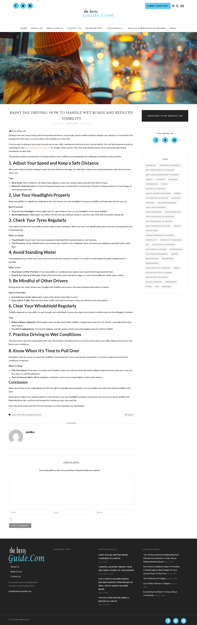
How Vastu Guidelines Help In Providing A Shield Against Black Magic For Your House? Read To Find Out (161, 570)
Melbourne (167, 258)
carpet (149, 179)
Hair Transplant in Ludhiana (160, 216)
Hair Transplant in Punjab (159, 221)
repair (177, 268)
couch (164, 184)
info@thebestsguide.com (20, 591)
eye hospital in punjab (157, 198)
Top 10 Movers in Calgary (154, 578)
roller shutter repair (157, 277)
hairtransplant (173, 212)
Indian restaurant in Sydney (160, 235)
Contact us (74, 28)
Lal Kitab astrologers (156, 254)
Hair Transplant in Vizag (158, 226)
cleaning (172, 179)
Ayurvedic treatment (170, 165)
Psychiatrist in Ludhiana (158, 268)
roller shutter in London (159, 272)
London (174, 254)
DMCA (173, 28)
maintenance (152, 258)
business (71, 423)
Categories (114, 28)
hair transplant (154, 212)
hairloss (150, 203)
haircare (175, 198)
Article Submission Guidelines (147, 28)
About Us (37, 28)
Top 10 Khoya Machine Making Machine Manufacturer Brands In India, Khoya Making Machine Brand (161, 558)
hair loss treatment (156, 207)
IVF (147, 244)
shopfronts (171, 282)
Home (24, 28)
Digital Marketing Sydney (158, 193)
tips (157, 286)
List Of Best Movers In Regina (156, 583)
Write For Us (55, 28)
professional (152, 263)
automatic (151, 165)
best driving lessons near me (27, 415)
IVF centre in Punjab (156, 249)
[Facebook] (156, 140)
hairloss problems (167, 203)
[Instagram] (30, 6)
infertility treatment (171, 240)
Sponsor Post (94, 28)
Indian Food (152, 230)
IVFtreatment (176, 249)
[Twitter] (165, 140)
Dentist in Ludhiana (156, 189)
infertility (151, 240)
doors (177, 193)
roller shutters (154, 282)
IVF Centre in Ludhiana (163, 244)
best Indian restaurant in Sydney (162, 175)
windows (166, 286)
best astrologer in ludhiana (160, 170)
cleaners (160, 179)
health (177, 226)
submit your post (157, 6)
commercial (152, 184)
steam (149, 286)
